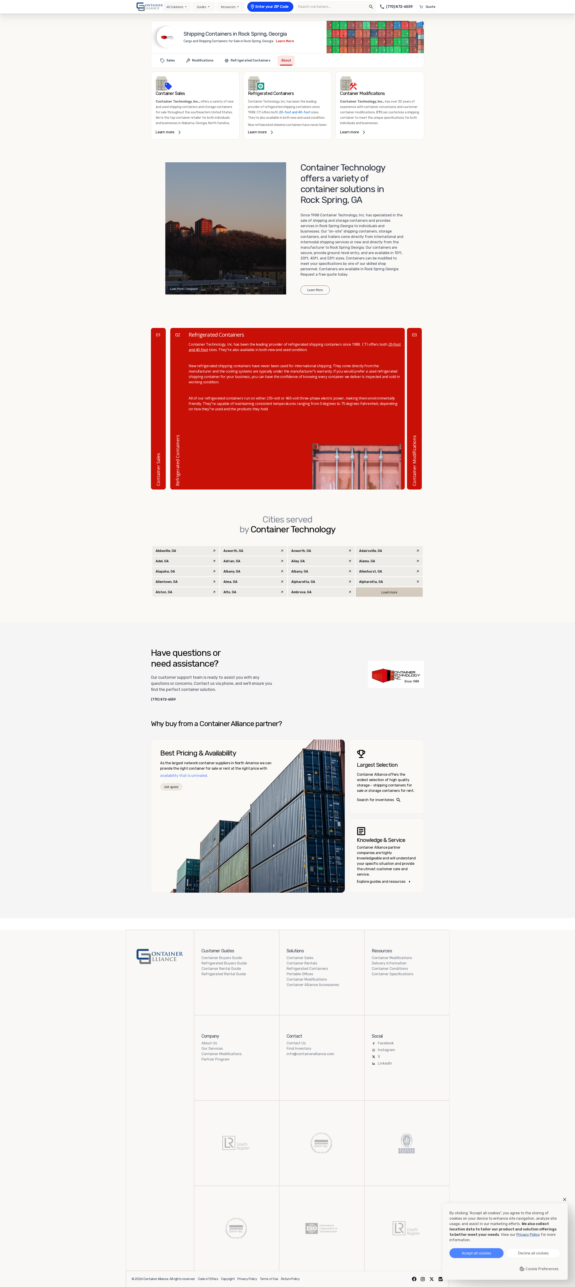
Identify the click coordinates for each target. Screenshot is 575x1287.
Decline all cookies (533, 1253)
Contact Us (296, 1043)
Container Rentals (302, 963)
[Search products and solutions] (371, 6)
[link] (195, 106)
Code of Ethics (208, 1279)
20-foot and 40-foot (294, 112)
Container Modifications (307, 979)
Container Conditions (390, 968)
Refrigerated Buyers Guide (224, 963)
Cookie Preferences (542, 1268)
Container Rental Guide (221, 968)
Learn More (285, 41)
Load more (389, 592)
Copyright (228, 1279)
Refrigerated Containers (307, 968)
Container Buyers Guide (221, 958)
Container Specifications (392, 974)
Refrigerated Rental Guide (223, 974)
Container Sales (300, 958)
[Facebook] (414, 1279)
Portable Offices (300, 974)
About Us (209, 1043)
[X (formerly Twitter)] (431, 1279)
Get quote (171, 787)
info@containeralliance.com (310, 1054)
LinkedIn (385, 1063)
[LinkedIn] (440, 1279)
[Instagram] (422, 1279)
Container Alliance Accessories (313, 985)
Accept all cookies (476, 1253)
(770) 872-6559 (163, 699)
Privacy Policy (247, 1279)
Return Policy (290, 1279)
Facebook (386, 1043)
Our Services (212, 1048)
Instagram (386, 1050)
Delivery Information (389, 963)
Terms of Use (269, 1279)
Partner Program (215, 1059)
